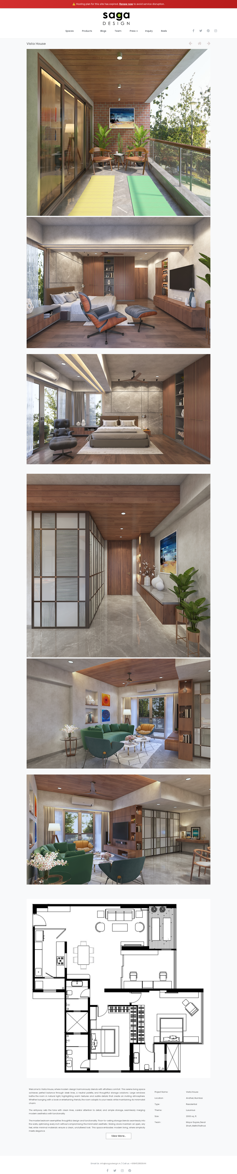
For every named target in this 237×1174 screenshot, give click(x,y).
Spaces (69, 31)
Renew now (126, 3)
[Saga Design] (116, 18)
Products (87, 31)
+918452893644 (138, 1163)
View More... (118, 1136)
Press (133, 31)
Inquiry (149, 31)
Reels (164, 31)
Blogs (103, 31)
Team (118, 31)
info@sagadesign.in (110, 1163)
